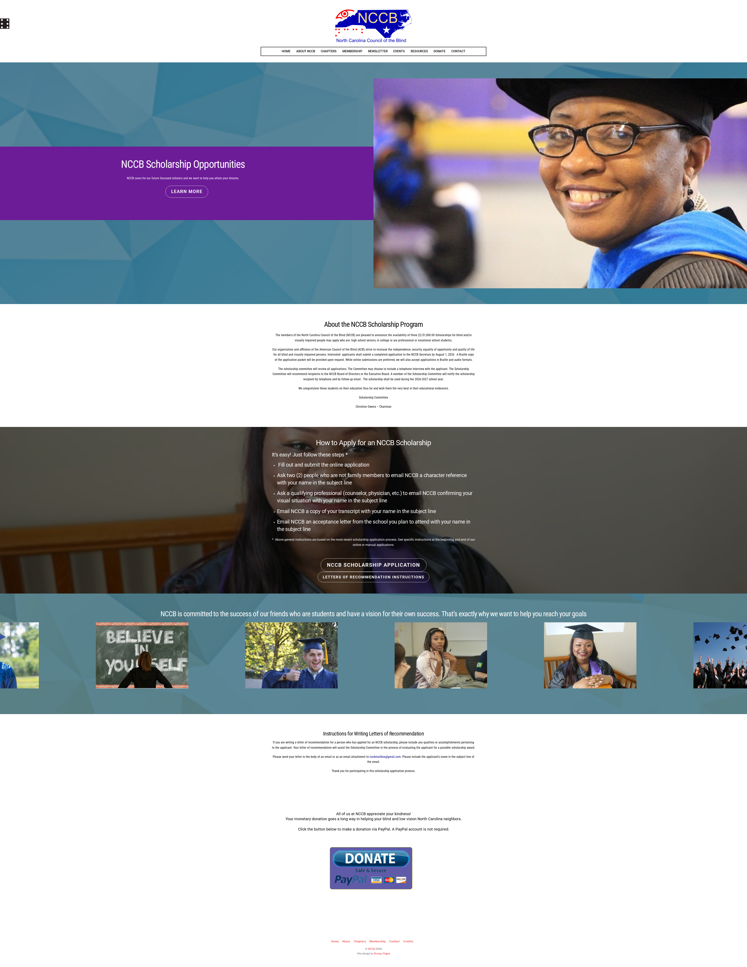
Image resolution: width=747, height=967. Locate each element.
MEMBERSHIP (352, 51)
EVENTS (399, 51)
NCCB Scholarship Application (373, 565)
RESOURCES (419, 51)
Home (335, 941)
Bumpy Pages (382, 953)
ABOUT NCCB (305, 51)
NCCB (371, 948)
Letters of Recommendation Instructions (373, 577)
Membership (377, 941)
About (346, 941)
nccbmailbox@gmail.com (385, 757)
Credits (408, 941)
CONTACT (458, 51)
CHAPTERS (329, 51)
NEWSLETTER (378, 51)
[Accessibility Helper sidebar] (4, 23)
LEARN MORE (187, 191)
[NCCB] (373, 41)
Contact (394, 941)
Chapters (360, 941)
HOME (286, 51)
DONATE (439, 51)
